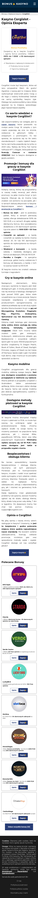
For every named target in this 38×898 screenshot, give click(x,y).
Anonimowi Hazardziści (15, 871)
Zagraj (22, 593)
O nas (19, 881)
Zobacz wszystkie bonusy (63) (19, 827)
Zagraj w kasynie (18, 79)
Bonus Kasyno (15, 3)
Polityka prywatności (19, 885)
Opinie (14, 593)
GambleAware (8, 873)
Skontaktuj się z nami (19, 893)
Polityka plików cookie (19, 889)
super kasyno (8, 124)
